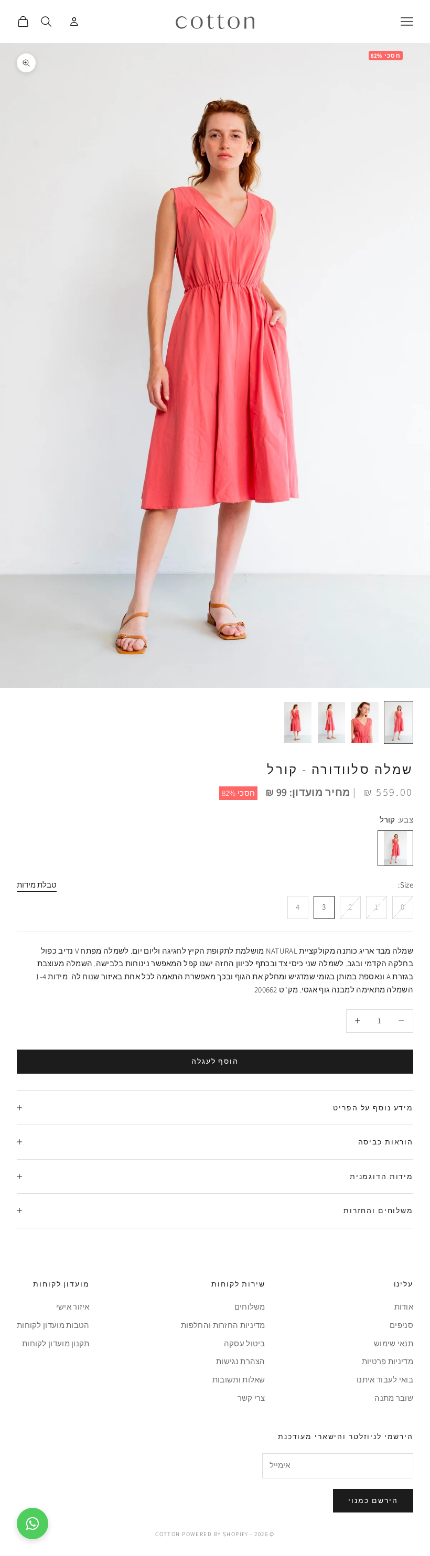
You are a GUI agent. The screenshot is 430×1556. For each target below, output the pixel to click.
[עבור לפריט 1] (398, 722)
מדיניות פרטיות (387, 1361)
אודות (404, 1307)
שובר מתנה (393, 1398)
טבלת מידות (37, 885)
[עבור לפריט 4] (298, 722)
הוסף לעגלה (215, 1061)
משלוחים (249, 1307)
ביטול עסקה (244, 1343)
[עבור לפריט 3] (331, 722)
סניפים (401, 1325)
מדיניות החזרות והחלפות (223, 1325)
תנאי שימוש (393, 1343)
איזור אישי (73, 1307)
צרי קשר (251, 1398)
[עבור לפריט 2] (365, 722)
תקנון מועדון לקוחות (56, 1343)
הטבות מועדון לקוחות (53, 1325)
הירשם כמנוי (373, 1500)
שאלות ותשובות (238, 1380)
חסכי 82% (238, 793)
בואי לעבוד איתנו (385, 1380)
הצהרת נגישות (240, 1361)
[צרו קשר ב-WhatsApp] (32, 1523)
